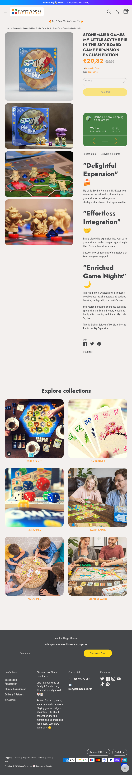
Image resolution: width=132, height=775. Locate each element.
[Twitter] (78, 423)
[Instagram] (89, 423)
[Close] (114, 349)
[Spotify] (105, 423)
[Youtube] (94, 423)
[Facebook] (83, 423)
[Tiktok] (100, 423)
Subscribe (93, 412)
